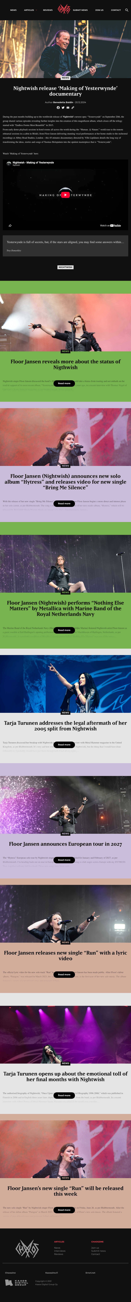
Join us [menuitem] (99, 10)
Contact (95, 1254)
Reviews (58, 1254)
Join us (95, 1248)
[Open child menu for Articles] (36, 10)
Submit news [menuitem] (80, 10)
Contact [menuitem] (116, 10)
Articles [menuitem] (29, 10)
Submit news (98, 1251)
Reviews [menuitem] (48, 10)
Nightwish (65, 267)
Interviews (60, 1251)
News (65, 78)
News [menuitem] (13, 10)
